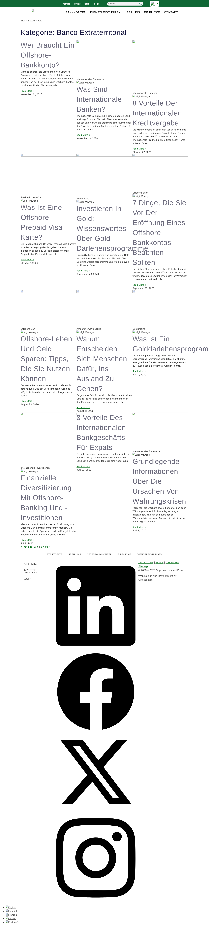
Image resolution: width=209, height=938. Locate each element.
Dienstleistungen (105, 12)
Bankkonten (76, 12)
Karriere (66, 4)
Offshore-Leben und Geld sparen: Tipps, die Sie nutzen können (46, 359)
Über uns (132, 12)
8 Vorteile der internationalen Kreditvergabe (157, 113)
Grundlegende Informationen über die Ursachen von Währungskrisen (159, 481)
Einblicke (152, 12)
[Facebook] (95, 730)
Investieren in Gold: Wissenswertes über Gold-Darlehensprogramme (112, 228)
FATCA (160, 562)
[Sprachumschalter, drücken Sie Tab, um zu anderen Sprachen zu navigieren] (154, 4)
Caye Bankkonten (99, 554)
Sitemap (143, 566)
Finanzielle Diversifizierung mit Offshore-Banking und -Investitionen (46, 498)
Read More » (27, 90)
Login (96, 4)
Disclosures (172, 562)
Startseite (54, 554)
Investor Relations (82, 4)
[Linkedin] (95, 650)
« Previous (26, 546)
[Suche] (140, 4)
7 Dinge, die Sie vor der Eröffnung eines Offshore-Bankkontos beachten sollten (159, 232)
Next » (46, 546)
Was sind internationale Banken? (99, 99)
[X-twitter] (95, 810)
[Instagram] (95, 902)
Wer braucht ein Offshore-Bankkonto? (48, 55)
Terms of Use (145, 562)
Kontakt (171, 12)
